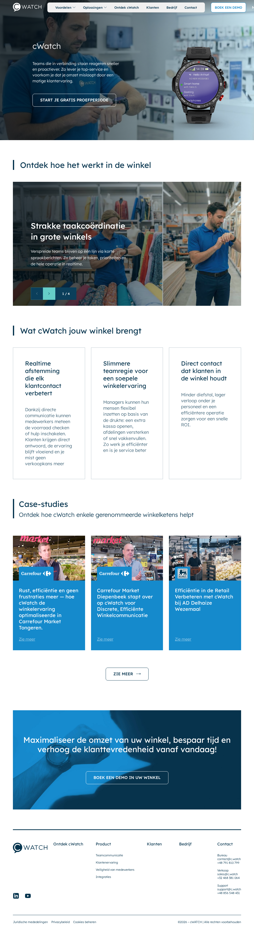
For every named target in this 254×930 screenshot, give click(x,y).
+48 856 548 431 (228, 893)
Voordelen (63, 7)
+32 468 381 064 (228, 878)
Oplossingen (93, 7)
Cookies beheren (84, 922)
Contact (191, 7)
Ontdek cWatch (126, 7)
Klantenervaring (107, 862)
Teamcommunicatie (109, 855)
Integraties (103, 877)
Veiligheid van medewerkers (115, 869)
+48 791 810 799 (228, 863)
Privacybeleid (60, 922)
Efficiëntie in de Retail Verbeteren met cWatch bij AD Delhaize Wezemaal (204, 599)
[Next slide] (49, 293)
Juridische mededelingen (30, 922)
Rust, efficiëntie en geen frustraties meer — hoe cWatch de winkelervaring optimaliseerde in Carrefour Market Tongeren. (48, 609)
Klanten (152, 7)
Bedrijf (171, 7)
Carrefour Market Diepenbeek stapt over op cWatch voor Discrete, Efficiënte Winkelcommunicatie (125, 602)
